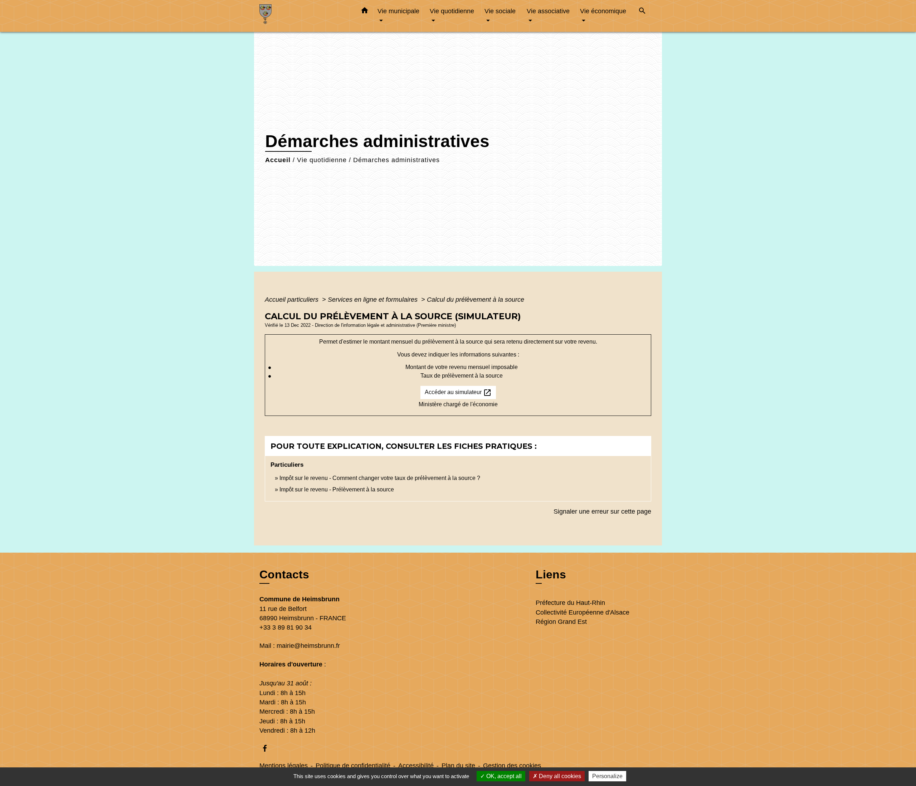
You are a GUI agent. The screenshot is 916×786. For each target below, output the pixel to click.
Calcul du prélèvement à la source (475, 299)
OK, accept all (503, 776)
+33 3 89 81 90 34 (285, 627)
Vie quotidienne (322, 160)
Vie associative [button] (548, 11)
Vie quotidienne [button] (452, 11)
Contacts (284, 574)
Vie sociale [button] (500, 11)
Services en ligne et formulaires (373, 299)
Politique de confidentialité (353, 765)
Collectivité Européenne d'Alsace (582, 612)
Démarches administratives (396, 160)
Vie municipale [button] (398, 11)
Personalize (607, 776)
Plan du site (458, 765)
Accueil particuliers (292, 299)
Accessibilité (416, 765)
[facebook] (268, 748)
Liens (551, 574)
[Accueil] (304, 16)
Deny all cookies (559, 776)
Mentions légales (283, 765)
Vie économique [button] (603, 11)
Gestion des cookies (512, 765)
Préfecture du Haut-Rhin (570, 602)
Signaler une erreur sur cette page (602, 511)
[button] (365, 11)
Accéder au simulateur (458, 392)
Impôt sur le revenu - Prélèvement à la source (336, 489)
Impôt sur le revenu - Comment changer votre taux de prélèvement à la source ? (379, 478)
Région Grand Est (561, 621)
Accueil (278, 160)
